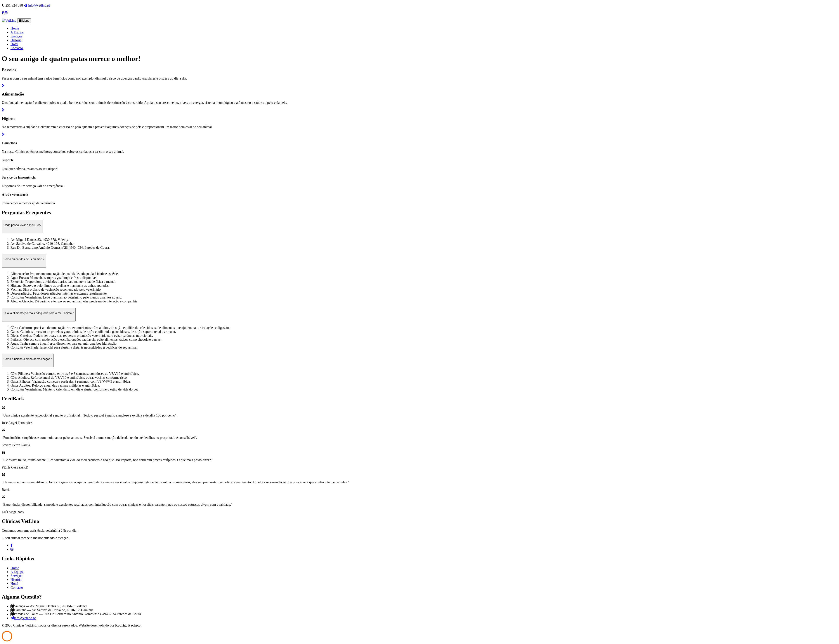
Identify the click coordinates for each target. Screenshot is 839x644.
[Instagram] (12, 549)
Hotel (14, 44)
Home (14, 28)
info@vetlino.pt (38, 5)
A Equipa (17, 32)
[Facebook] (11, 545)
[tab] (419, 261)
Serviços (16, 36)
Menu (25, 20)
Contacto (16, 48)
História (15, 40)
